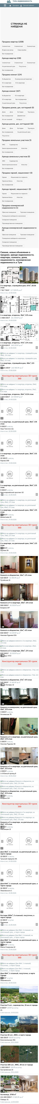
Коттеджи (20, 112)
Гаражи (4, 177)
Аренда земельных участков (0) (16, 157)
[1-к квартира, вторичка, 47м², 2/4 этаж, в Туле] (9, 341)
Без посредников (7, 53)
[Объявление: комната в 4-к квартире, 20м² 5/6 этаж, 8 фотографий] (19, 600)
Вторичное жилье (7, 50)
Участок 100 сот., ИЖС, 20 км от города (16, 1065)
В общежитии (6, 79)
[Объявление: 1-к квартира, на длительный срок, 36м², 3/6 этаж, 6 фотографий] (9, 420)
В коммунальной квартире (23, 79)
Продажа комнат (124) (12, 75)
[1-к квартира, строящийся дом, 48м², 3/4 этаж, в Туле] (19, 355)
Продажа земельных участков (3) (16, 140)
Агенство (24, 148)
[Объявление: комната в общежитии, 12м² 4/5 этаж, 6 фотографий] (19, 628)
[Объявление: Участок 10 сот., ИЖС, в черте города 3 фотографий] (19, 1033)
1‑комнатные (6, 46)
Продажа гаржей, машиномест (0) (17, 173)
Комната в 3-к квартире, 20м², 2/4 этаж (16, 651)
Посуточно (22, 66)
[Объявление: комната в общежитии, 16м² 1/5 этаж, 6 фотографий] (19, 573)
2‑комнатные (18, 46)
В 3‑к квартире (20, 83)
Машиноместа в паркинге (19, 177)
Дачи (11, 112)
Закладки (16, 5)
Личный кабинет (28, 5)
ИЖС (3, 144)
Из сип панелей (7, 119)
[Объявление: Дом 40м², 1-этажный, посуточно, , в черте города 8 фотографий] (19, 965)
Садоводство (13, 144)
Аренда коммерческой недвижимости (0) (19, 229)
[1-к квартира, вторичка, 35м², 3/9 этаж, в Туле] (9, 313)
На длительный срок (8, 66)
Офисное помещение (9, 212)
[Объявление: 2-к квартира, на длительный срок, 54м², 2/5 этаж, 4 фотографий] (19, 535)
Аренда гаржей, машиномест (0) (16, 189)
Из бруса (19, 119)
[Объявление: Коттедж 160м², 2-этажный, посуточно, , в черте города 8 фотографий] (9, 913)
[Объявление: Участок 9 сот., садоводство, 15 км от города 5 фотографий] (19, 1003)
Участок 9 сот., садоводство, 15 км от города (19, 1005)
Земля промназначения (9, 148)
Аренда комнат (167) (11, 91)
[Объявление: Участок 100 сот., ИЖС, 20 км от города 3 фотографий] (19, 1063)
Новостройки (22, 50)
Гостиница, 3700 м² (8, 1095)
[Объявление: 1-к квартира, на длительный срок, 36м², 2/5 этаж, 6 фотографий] (9, 483)
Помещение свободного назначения (14, 216)
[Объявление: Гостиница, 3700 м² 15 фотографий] (19, 1092)
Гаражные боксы (7, 181)
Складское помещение (9, 219)
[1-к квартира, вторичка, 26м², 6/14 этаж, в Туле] (19, 386)
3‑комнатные (31, 46)
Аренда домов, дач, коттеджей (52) (17, 124)
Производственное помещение (12, 223)
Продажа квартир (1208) (13, 42)
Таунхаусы (31, 112)
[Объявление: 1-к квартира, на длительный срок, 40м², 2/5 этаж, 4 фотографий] (19, 502)
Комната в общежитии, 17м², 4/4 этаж (16, 680)
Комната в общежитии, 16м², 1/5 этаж (16, 575)
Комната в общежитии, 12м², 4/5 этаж (16, 630)
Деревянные (21, 115)
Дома (4, 112)
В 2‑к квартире (6, 83)
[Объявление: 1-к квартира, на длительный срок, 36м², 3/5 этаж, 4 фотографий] (9, 451)
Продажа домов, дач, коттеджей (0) (18, 108)
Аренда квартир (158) (11, 58)
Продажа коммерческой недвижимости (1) (13, 207)
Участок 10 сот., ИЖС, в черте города (15, 1035)
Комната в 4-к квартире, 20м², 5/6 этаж (16, 603)
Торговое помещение (27, 212)
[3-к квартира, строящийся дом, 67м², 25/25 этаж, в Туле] (9, 283)
